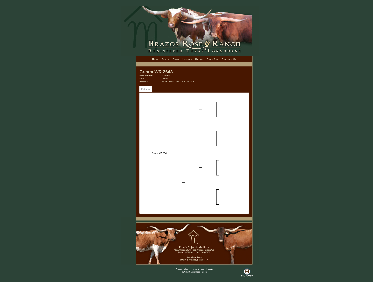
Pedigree (145, 89)
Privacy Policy (181, 269)
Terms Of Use (198, 269)
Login (210, 269)
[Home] (190, 22)
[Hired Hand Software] (247, 272)
